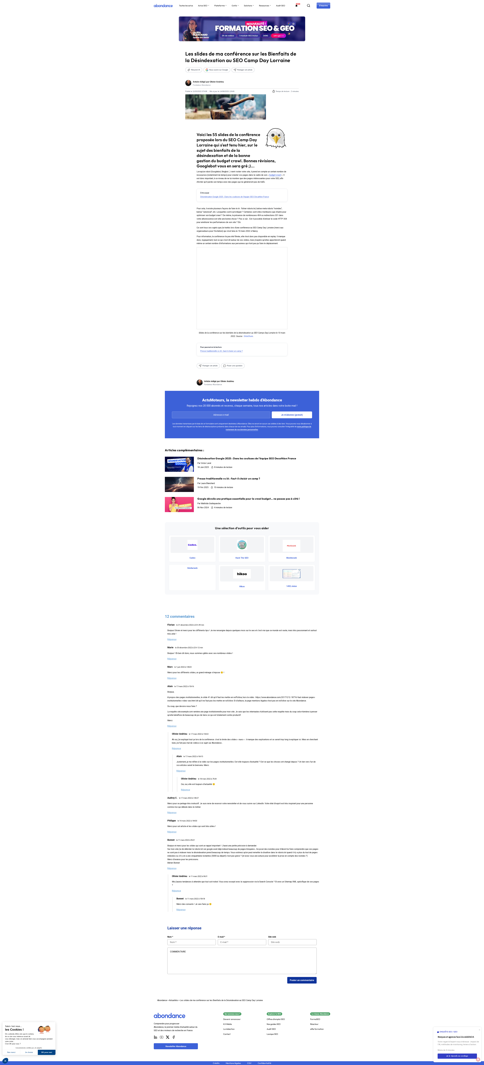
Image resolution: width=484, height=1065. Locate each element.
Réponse (171, 639)
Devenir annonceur (232, 1019)
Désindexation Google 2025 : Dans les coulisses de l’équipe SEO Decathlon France (234, 197)
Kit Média (227, 1024)
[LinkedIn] (155, 1037)
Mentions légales (233, 1063)
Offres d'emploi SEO (276, 1019)
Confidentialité (264, 1063)
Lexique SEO (272, 1034)
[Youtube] (161, 1037)
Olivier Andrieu (217, 82)
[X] (167, 1037)
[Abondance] (163, 5)
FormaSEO (315, 1019)
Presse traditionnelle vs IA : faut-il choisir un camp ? (221, 351)
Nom (170, 937)
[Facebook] (173, 1037)
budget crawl (275, 175)
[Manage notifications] (478, 1059)
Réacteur (314, 1024)
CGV (249, 1063)
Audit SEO (280, 5)
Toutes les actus (186, 5)
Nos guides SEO (274, 1024)
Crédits (216, 1063)
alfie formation (317, 1029)
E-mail (221, 937)
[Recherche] (309, 6)
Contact (227, 1034)
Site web (272, 937)
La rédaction (229, 1029)
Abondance (162, 1000)
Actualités (173, 1000)
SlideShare (248, 336)
